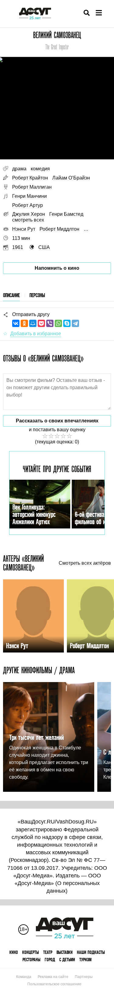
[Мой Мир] (32, 323)
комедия (40, 168)
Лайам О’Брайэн (71, 177)
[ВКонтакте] (15, 323)
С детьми (67, 959)
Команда (23, 977)
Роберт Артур (27, 205)
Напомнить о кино (57, 268)
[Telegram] (75, 323)
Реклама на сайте (53, 977)
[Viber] (50, 323)
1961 (17, 247)
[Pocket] (41, 323)
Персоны (37, 295)
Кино (13, 952)
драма (19, 168)
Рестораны (31, 959)
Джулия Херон (28, 214)
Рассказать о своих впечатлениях (57, 420)
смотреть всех (28, 219)
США (44, 247)
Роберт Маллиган (32, 187)
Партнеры (84, 977)
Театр (47, 952)
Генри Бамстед (66, 214)
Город (50, 959)
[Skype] (67, 323)
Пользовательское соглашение (54, 984)
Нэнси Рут (23, 229)
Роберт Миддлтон (59, 229)
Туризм (85, 959)
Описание (11, 295)
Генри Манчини (29, 196)
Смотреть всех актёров (85, 563)
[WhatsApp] (58, 323)
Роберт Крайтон (30, 177)
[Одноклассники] (24, 323)
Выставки (65, 952)
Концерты (30, 952)
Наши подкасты (91, 952)
